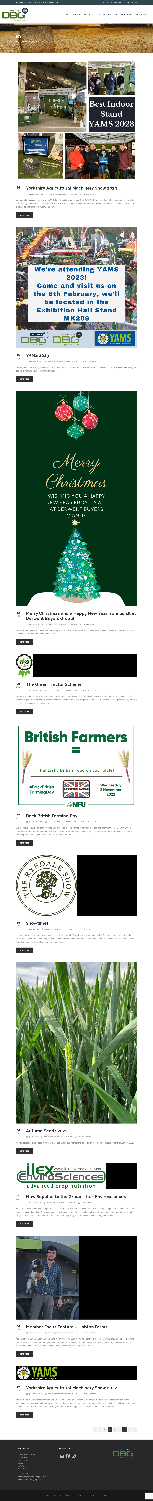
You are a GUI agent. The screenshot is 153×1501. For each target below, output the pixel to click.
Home (68, 14)
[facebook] (132, 2)
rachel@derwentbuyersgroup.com (63, 194)
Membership (113, 14)
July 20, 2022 (34, 929)
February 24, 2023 (36, 194)
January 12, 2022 (35, 1394)
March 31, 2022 (35, 1202)
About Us (77, 14)
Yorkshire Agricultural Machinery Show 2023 (71, 188)
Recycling (101, 14)
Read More (24, 215)
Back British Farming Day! (52, 815)
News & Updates (127, 14)
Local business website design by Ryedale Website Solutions (76, 1495)
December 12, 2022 (36, 624)
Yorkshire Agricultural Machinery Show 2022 (71, 1387)
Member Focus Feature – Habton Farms (66, 1326)
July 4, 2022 (33, 1137)
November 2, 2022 (36, 822)
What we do (89, 14)
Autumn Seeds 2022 (47, 1130)
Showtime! (37, 923)
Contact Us (141, 14)
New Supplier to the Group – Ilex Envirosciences (76, 1196)
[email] (128, 2)
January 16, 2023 (35, 361)
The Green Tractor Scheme (54, 684)
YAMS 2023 (37, 355)
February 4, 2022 (35, 1333)
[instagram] (136, 2)
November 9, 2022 (36, 690)
